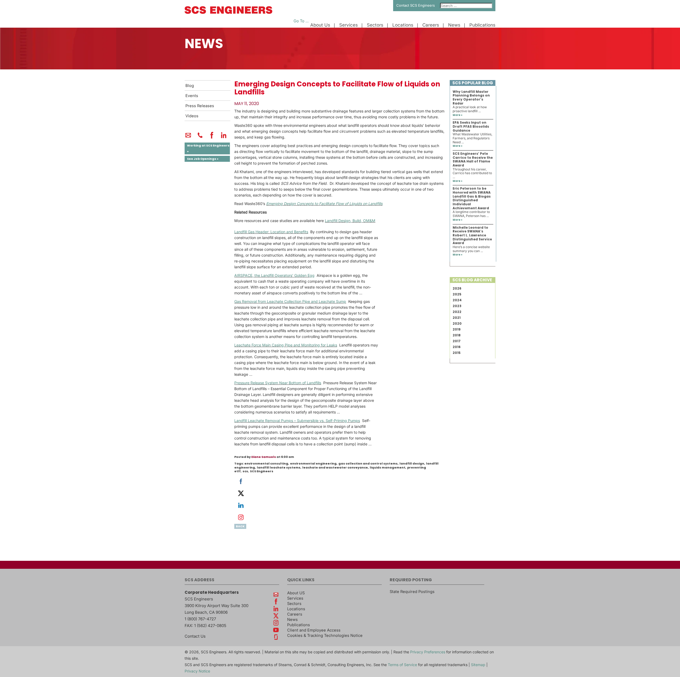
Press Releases (199, 105)
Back (240, 526)
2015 (457, 352)
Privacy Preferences (427, 652)
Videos (191, 116)
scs (245, 471)
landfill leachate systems (278, 467)
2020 (457, 323)
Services (348, 25)
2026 (457, 288)
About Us (320, 25)
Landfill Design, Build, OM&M (350, 220)
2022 (457, 312)
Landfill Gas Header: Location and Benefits (271, 231)
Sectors (375, 25)
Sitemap (478, 664)
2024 (457, 300)
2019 (457, 329)
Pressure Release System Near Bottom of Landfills (277, 383)
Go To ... (301, 21)
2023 (457, 306)
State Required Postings (412, 591)
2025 (457, 294)
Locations (402, 25)
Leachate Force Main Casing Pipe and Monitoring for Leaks (285, 345)
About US (296, 593)
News (454, 25)
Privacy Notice (197, 671)
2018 (457, 335)
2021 (457, 317)
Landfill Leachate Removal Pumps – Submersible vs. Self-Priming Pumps (297, 420)
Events (191, 95)
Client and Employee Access (314, 630)
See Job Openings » (202, 159)
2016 (457, 347)
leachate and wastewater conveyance (335, 467)
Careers (430, 25)
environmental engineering (313, 463)
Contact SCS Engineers (415, 5)
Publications (482, 25)
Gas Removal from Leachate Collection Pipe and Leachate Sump (290, 301)
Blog (189, 85)
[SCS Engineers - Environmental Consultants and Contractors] (228, 12)
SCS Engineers (261, 471)
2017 (457, 341)
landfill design (412, 463)
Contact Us (195, 636)
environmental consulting (266, 463)
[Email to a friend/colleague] (188, 137)
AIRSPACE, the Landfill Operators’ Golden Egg (274, 275)
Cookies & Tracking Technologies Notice (325, 635)
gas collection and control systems (368, 463)
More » (457, 115)
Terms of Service (402, 664)
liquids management (387, 467)
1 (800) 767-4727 (200, 618)
